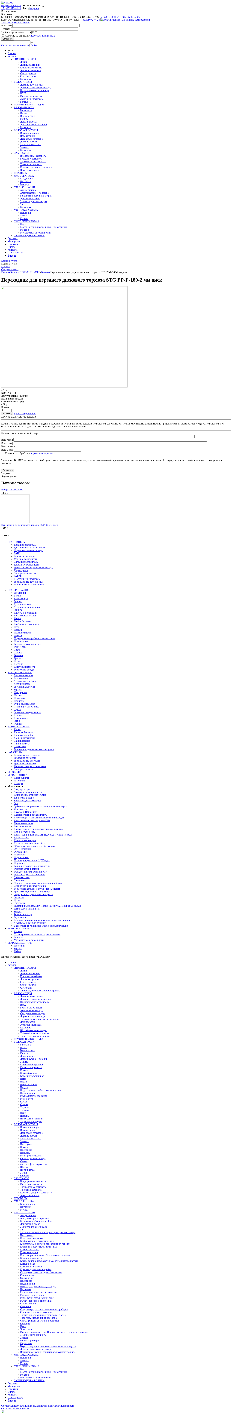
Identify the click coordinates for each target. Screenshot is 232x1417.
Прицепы (19, 701)
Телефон (5, 29)
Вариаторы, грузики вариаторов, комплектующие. (41, 925)
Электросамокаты (29, 170)
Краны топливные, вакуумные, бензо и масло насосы (43, 834)
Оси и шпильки (22, 849)
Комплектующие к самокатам (36, 167)
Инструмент (20, 692)
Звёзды (17, 911)
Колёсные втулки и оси (26, 624)
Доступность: (8, 395)
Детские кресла (28, 141)
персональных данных (42, 35)
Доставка (13, 238)
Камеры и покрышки (25, 612)
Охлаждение (20, 851)
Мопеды (24, 184)
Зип (22, 204)
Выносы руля (27, 116)
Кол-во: (5, 407)
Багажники (26, 110)
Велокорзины (27, 136)
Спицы (18, 652)
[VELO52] (7, 2)
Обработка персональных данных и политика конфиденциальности (37, 1405)
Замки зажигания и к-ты (27, 908)
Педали (18, 629)
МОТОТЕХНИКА (24, 175)
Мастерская (14, 241)
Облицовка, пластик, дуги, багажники (34, 846)
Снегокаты (20, 746)
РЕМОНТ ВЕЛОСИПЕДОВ (29, 104)
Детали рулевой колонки (33, 124)
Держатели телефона (31, 138)
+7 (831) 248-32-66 (130, 16)
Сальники (19, 880)
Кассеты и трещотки (25, 615)
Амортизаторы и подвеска (34, 192)
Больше (25, 79)
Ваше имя (6, 25)
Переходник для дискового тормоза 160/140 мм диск (29, 525)
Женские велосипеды (31, 99)
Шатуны (18, 664)
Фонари (18, 723)
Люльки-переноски (30, 70)
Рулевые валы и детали (26, 868)
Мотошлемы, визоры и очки (35, 232)
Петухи (18, 635)
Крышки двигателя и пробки (29, 843)
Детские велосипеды (31, 84)
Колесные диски (23, 826)
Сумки (17, 709)
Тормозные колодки (24, 669)
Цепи (17, 661)
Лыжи (23, 62)
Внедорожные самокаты (33, 155)
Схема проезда (15, 252)
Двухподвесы (21, 570)
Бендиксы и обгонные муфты (36, 195)
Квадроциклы (27, 178)
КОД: (4, 393)
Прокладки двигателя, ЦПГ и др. (32, 860)
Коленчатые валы (23, 823)
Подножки (19, 698)
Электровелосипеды (25, 573)
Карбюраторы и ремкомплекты (30, 814)
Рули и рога (20, 646)
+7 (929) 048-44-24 (11, 5)
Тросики (18, 658)
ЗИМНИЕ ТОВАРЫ (25, 59)
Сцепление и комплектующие (30, 886)
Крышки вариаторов (25, 840)
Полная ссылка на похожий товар (19, 433)
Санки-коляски (28, 76)
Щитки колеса (21, 718)
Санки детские (28, 73)
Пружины (19, 863)
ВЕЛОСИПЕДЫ (23, 81)
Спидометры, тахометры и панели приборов (38, 883)
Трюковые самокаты (31, 164)
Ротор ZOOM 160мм (12, 489)
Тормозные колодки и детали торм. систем (37, 888)
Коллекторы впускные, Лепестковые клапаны (38, 829)
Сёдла (17, 649)
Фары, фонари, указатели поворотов (33, 894)
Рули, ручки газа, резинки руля (30, 871)
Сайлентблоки (22, 877)
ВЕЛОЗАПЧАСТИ (24, 107)
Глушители (20, 917)
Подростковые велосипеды (34, 90)
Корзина (5, 266)
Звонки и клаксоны (30, 144)
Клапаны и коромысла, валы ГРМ (32, 820)
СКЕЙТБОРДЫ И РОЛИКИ (29, 235)
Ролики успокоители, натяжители (32, 866)
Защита (18, 610)
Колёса (17, 618)
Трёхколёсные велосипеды (28, 581)
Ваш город (7, 439)
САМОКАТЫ (21, 153)
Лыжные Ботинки (30, 64)
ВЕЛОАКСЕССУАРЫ (26, 130)
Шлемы (18, 715)
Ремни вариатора (23, 914)
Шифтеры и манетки (25, 666)
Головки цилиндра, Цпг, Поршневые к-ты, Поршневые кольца (47, 905)
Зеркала (24, 147)
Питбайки (25, 181)
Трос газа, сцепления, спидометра (32, 891)
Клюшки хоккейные (31, 67)
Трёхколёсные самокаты (33, 161)
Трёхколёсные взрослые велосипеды (33, 567)
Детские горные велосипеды (35, 87)
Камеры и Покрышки (25, 812)
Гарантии (13, 244)
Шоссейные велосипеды (27, 579)
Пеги (16, 627)
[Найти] (31, 42)
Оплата (11, 247)
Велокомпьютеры (29, 133)
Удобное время (9, 32)
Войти (33, 45)
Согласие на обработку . (30, 35)
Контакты (13, 249)
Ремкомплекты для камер (27, 644)
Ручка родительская (24, 703)
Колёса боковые (22, 621)
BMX (23, 93)
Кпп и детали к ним (24, 831)
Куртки (24, 224)
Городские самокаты (31, 158)
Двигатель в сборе (30, 198)
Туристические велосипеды (29, 584)
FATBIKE (19, 576)
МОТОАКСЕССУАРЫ (26, 210)
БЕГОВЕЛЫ (20, 173)
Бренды (12, 255)
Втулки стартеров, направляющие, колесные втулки (42, 920)
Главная (12, 53)
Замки (17, 720)
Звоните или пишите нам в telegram (130, 19)
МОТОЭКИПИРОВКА (26, 221)
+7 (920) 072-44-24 (11, 8)
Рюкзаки (25, 229)
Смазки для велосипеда (26, 706)
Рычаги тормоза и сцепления (29, 874)
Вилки (23, 113)
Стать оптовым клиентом (15, 45)
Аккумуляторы (28, 190)
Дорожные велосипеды (26, 564)
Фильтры (19, 897)
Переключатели (22, 632)
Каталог (12, 56)
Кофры (24, 218)
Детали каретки (28, 121)
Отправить (8, 39)
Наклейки (25, 212)
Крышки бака (21, 837)
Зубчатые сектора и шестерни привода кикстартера (41, 806)
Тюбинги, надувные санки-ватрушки (34, 749)
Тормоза (45, 272)
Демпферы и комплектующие (30, 923)
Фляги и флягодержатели (27, 712)
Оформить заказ (9, 269)
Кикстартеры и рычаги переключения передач (39, 817)
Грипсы (24, 118)
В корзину (7, 413)
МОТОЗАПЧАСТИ (24, 187)
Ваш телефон (8, 446)
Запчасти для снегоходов (33, 201)
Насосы (18, 695)
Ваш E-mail (7, 449)
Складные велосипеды (26, 561)
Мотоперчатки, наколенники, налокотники (43, 227)
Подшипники (21, 641)
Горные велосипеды (31, 96)
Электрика (19, 903)
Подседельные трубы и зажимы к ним (34, 638)
